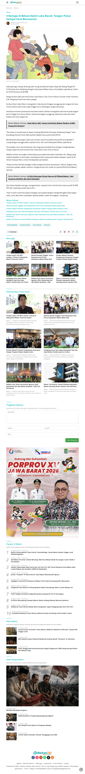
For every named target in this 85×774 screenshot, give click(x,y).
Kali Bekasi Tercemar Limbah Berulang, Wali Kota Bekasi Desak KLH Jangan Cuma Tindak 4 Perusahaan (43, 561)
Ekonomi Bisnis (28, 763)
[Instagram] (37, 757)
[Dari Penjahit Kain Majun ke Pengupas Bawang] (11, 727)
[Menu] (7, 2)
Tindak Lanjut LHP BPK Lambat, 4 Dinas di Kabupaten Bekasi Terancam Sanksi (34, 203)
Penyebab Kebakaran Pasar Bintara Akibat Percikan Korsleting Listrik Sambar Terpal (42, 613)
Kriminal (47, 225)
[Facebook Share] (60, 231)
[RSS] (52, 757)
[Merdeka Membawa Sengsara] (42, 686)
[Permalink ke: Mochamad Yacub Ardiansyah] (8, 23)
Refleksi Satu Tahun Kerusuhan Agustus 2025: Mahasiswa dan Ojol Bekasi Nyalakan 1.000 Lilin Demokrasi (39, 215)
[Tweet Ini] (64, 231)
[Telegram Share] (73, 231)
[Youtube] (40, 757)
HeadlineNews (25, 225)
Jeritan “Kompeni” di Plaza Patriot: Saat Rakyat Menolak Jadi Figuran (35, 575)
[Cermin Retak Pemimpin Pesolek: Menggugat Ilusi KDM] (11, 736)
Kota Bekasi (37, 225)
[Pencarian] (77, 2)
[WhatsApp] (44, 757)
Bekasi (8, 12)
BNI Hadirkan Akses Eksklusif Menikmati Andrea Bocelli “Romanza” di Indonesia (46, 639)
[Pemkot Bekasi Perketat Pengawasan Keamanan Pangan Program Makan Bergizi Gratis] (67, 247)
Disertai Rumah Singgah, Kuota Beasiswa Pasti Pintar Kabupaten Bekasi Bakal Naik (35, 206)
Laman (66, 763)
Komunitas (48, 763)
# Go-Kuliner (57, 763)
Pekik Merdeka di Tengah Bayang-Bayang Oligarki (35, 716)
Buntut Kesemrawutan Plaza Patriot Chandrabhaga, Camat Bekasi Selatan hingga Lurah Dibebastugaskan (42, 553)
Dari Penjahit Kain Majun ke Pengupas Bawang (34, 725)
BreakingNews (12, 225)
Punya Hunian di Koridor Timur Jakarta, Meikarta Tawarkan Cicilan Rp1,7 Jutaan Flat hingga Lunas (47, 630)
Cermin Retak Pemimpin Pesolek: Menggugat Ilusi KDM (37, 735)
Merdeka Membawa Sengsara (16, 710)
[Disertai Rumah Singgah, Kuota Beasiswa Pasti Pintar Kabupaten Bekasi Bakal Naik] (42, 247)
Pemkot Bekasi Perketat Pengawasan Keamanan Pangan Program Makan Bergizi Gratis (37, 209)
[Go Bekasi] (16, 2)
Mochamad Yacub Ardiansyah (19, 22)
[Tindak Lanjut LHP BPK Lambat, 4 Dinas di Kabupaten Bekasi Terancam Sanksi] (17, 247)
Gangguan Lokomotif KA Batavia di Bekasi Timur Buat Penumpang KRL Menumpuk (40, 581)
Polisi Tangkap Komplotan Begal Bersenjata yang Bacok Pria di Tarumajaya (37, 594)
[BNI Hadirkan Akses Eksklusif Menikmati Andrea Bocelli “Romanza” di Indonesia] (11, 640)
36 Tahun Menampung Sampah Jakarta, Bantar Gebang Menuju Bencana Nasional (39, 600)
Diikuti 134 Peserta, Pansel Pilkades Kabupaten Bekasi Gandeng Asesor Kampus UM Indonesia (39, 219)
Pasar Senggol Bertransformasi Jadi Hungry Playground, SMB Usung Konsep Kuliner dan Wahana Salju (47, 649)
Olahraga (39, 763)
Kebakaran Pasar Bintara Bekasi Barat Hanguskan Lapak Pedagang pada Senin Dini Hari (42, 607)
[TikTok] (48, 757)
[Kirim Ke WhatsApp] (77, 231)
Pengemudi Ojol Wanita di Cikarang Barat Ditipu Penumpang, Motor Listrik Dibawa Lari (42, 587)
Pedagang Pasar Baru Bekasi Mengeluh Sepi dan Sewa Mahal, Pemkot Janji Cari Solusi (36, 211)
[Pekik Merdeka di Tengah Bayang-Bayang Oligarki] (11, 717)
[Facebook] (33, 757)
